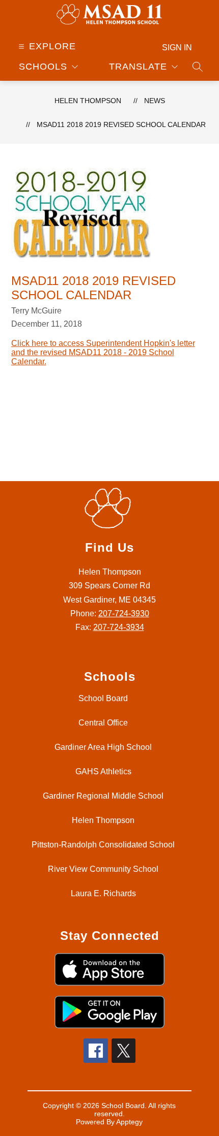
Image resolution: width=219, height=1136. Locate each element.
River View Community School (103, 869)
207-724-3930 (123, 613)
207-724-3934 (118, 627)
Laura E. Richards (103, 893)
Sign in (177, 47)
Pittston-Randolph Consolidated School (103, 844)
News (154, 101)
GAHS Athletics (103, 771)
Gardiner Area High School (103, 747)
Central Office (103, 722)
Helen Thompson (87, 101)
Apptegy (129, 1122)
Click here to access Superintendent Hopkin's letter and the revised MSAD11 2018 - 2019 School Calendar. (103, 352)
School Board (103, 698)
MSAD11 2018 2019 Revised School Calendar (121, 124)
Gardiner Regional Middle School (103, 796)
